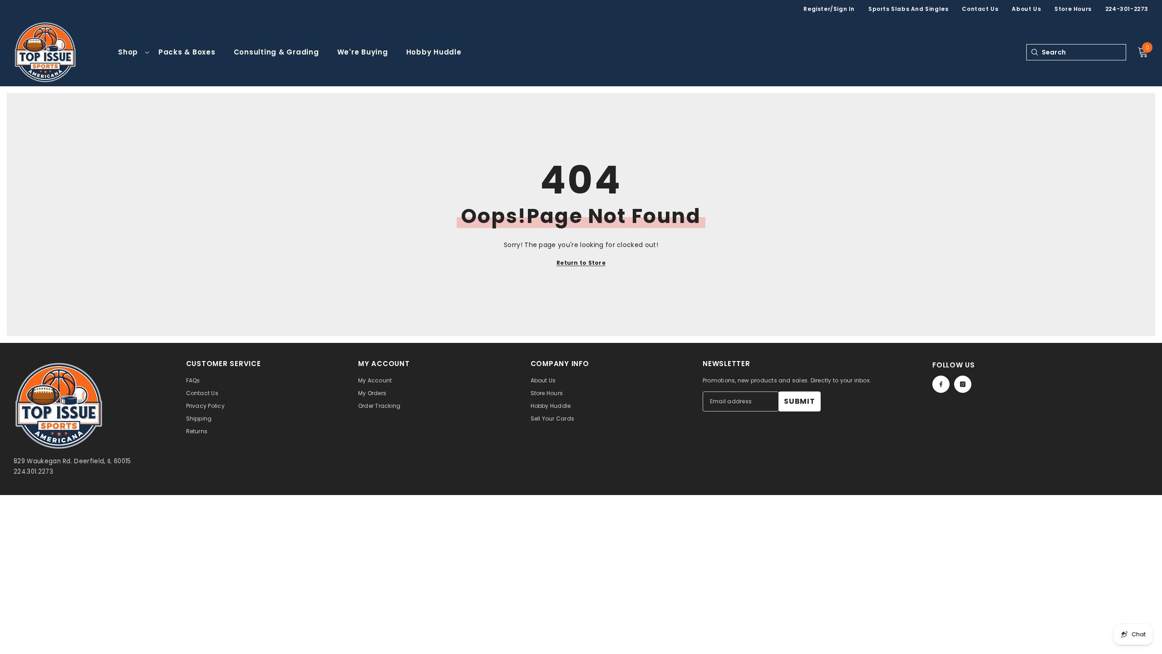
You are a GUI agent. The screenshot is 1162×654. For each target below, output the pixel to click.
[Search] (1034, 52)
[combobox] (1084, 52)
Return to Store (581, 263)
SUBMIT (799, 401)
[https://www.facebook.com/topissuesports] (941, 384)
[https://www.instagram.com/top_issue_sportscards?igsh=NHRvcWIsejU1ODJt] (962, 384)
